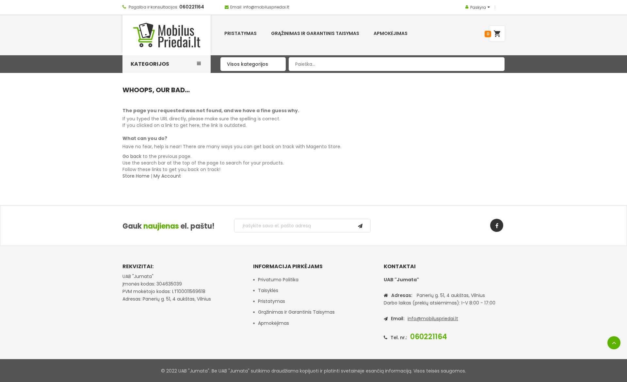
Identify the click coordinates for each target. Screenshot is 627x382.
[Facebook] (496, 225)
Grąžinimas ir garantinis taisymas (296, 312)
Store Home (136, 176)
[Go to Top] (613, 342)
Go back (131, 156)
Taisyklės (268, 290)
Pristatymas (271, 301)
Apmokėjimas (273, 323)
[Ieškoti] (495, 64)
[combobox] (397, 64)
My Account (167, 176)
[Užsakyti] (360, 226)
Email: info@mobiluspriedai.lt (259, 7)
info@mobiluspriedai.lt (433, 318)
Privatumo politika (278, 279)
